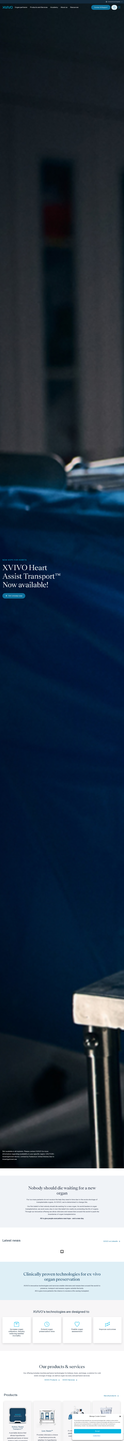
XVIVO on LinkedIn (110, 1241)
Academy (54, 7)
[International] (8, 7)
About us (64, 7)
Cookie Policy (96, 1435)
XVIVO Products (50, 1380)
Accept (97, 1431)
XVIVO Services (68, 1380)
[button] (120, 1416)
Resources (74, 7)
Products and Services (39, 7)
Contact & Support (101, 7)
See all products (110, 1396)
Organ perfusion (21, 7)
